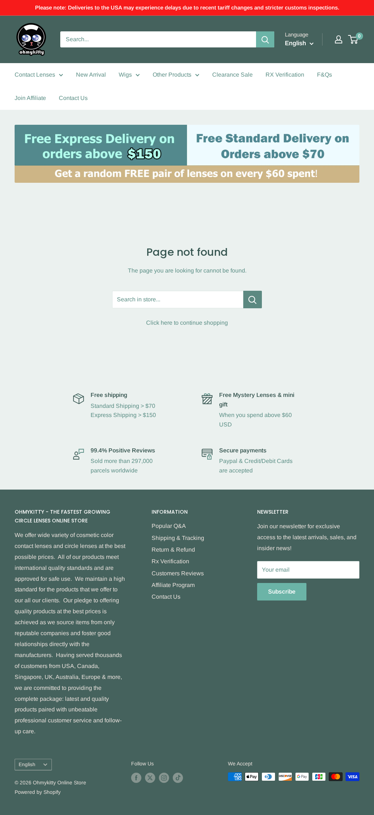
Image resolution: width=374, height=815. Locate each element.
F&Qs (324, 75)
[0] (353, 39)
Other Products (172, 75)
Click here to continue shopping (187, 323)
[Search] (265, 39)
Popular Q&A (169, 526)
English (27, 764)
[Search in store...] (252, 299)
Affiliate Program (173, 585)
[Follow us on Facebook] (136, 777)
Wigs (125, 75)
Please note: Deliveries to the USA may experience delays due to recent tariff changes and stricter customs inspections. (187, 7)
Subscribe (281, 591)
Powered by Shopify (38, 792)
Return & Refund (173, 549)
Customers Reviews (178, 573)
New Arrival (91, 75)
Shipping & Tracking (178, 538)
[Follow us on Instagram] (164, 777)
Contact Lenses (35, 75)
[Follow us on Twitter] (150, 777)
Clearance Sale (232, 75)
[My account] (338, 39)
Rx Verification (170, 561)
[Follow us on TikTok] (178, 777)
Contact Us (73, 98)
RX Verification (285, 75)
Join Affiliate (30, 98)
